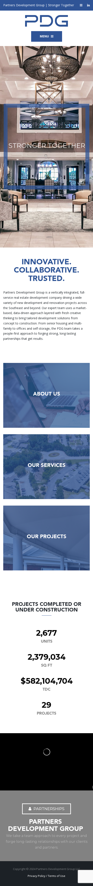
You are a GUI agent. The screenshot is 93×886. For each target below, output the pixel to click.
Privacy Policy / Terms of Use (46, 876)
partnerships (49, 808)
